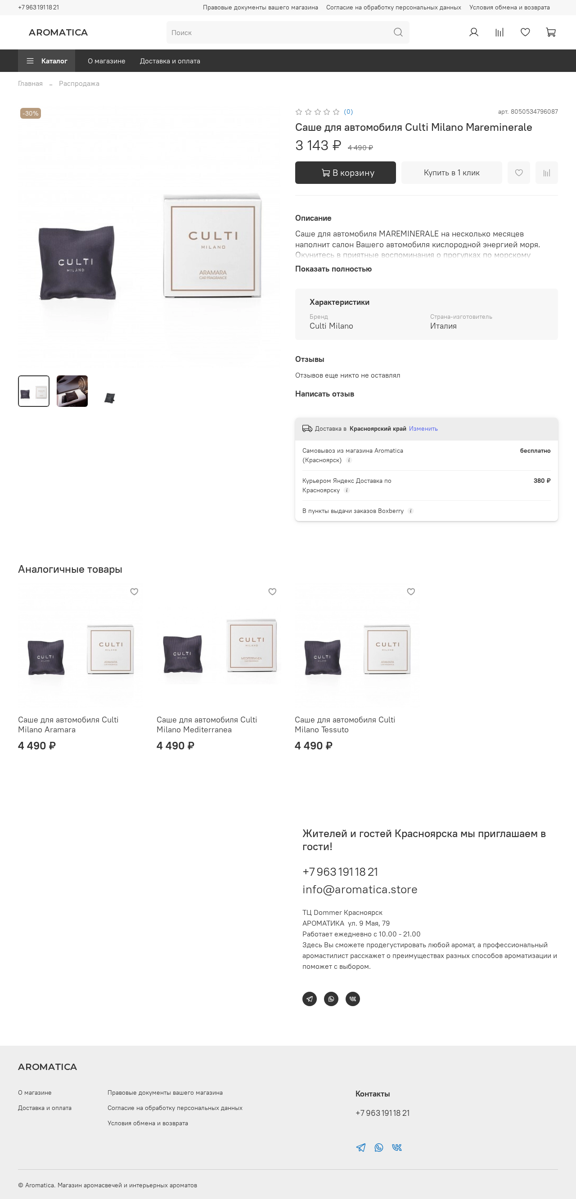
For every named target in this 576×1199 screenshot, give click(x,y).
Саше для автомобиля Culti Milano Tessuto (345, 724)
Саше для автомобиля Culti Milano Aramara (68, 724)
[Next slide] (266, 237)
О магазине (107, 60)
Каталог (54, 60)
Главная (30, 83)
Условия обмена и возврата (509, 7)
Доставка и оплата (170, 60)
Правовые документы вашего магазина (260, 7)
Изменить (423, 428)
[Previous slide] (32, 237)
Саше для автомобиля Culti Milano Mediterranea (207, 724)
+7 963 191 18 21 (38, 7)
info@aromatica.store (360, 889)
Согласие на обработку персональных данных (393, 7)
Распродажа (79, 83)
